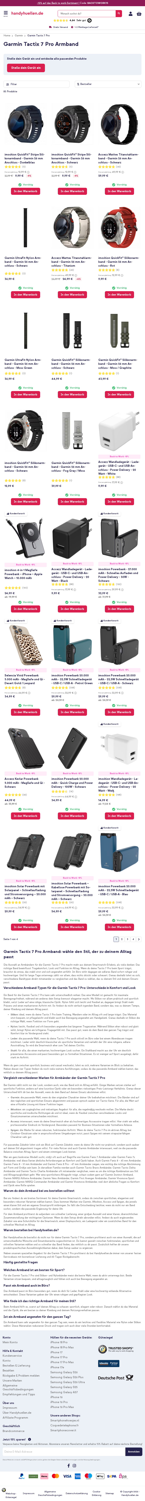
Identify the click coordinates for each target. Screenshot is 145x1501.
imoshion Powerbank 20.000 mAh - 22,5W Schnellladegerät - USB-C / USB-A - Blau (118, 890)
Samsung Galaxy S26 (64, 1372)
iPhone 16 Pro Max (62, 1407)
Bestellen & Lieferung (16, 1365)
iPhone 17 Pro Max (62, 1362)
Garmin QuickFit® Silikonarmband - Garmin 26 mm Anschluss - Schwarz (70, 364)
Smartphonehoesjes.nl (64, 1420)
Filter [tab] (14, 84)
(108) (118, 795)
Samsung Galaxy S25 (63, 1387)
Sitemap (110, 1493)
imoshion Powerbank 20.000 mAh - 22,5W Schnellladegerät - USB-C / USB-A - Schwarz (118, 679)
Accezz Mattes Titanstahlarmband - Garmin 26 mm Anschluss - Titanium (71, 262)
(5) (24, 167)
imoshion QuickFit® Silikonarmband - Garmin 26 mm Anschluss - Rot (118, 262)
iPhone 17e (57, 1367)
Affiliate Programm (15, 1417)
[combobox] (90, 13)
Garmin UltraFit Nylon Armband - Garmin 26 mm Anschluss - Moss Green (23, 364)
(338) (72, 687)
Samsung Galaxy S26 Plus (66, 1377)
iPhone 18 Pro (59, 1342)
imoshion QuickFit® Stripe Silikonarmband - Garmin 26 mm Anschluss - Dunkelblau (25, 158)
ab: (11, 596)
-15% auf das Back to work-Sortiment (57, 3)
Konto (7, 1360)
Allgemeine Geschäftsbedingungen (50, 1493)
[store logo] (32, 13)
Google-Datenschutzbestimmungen (64, 1460)
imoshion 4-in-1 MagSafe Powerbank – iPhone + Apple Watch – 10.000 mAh (23, 574)
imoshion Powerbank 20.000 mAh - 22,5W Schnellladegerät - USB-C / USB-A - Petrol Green (72, 679)
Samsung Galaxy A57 (64, 1392)
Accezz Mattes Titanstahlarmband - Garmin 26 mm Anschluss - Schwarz (118, 158)
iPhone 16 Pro (59, 1402)
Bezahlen (8, 1370)
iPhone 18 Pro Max (62, 1347)
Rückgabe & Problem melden (21, 1375)
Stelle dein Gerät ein (26, 68)
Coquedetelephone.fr (64, 1425)
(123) (25, 588)
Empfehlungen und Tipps (19, 1394)
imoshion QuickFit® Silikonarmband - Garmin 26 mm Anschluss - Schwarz (25, 467)
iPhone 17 (56, 1352)
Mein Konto (130, 14)
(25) (24, 902)
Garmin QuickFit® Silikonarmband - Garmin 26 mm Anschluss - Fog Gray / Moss (70, 467)
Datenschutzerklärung (77, 1493)
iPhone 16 (56, 1397)
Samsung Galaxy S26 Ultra (67, 1382)
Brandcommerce (13, 1431)
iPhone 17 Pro (59, 1357)
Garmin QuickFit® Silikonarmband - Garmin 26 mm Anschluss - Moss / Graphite (117, 364)
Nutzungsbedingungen (91, 1460)
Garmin (19, 35)
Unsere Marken (12, 1380)
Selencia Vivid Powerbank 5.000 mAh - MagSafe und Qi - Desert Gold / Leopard (25, 679)
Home (7, 35)
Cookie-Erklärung (96, 1493)
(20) (24, 795)
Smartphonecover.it (63, 1430)
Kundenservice (12, 1356)
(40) (118, 167)
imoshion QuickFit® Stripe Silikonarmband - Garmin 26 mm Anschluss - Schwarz (71, 158)
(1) (70, 373)
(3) (24, 273)
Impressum (10, 1408)
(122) (118, 584)
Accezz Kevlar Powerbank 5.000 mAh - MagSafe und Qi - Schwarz (25, 782)
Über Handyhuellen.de (17, 1413)
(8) (117, 270)
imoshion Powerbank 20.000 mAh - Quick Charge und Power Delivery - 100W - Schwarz (72, 782)
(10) (71, 791)
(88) (118, 477)
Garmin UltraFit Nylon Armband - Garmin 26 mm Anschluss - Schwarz (23, 262)
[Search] (119, 13)
